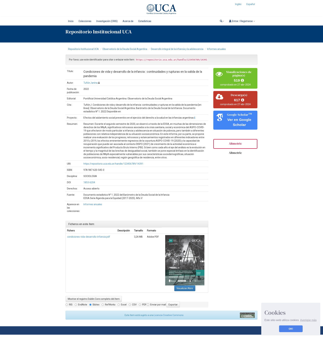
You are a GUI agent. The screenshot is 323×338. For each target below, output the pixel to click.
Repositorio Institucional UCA (83, 49)
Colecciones (85, 21)
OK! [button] (291, 328)
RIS (71, 304)
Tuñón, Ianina (90, 82)
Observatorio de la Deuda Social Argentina (124, 49)
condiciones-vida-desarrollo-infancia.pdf (88, 236)
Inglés (238, 4)
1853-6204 (89, 182)
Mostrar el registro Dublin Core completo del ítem (94, 299)
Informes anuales (216, 49)
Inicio (71, 21)
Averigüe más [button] (308, 320)
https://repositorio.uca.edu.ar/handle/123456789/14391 (113, 163)
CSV (134, 304)
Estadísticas (144, 21)
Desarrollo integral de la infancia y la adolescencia (177, 49)
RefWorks (110, 304)
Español (250, 4)
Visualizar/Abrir (184, 288)
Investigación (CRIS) (107, 21)
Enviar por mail (158, 304)
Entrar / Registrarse (242, 21)
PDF (144, 304)
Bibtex (96, 304)
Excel (124, 304)
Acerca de (128, 21)
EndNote (82, 304)
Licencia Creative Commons (169, 315)
